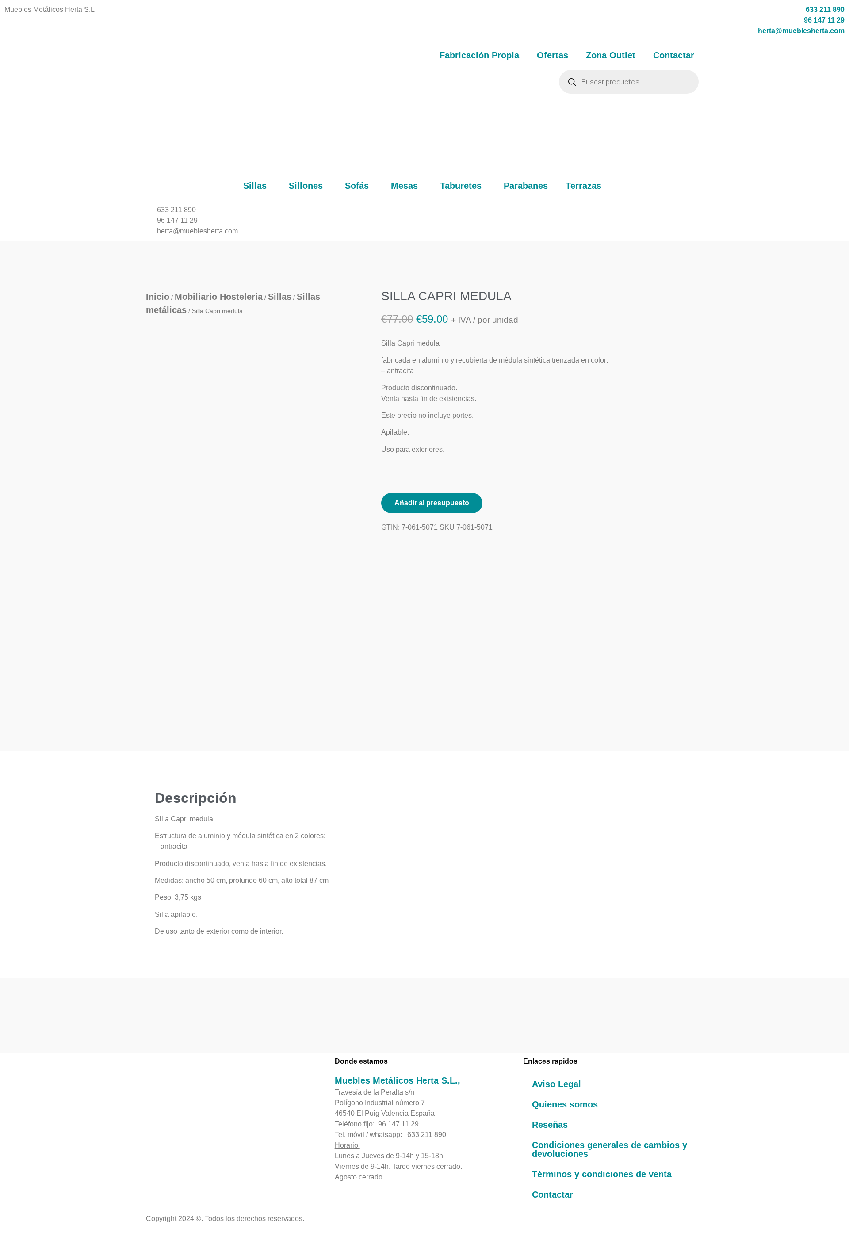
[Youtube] (203, 1151)
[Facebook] (150, 1151)
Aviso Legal (556, 1084)
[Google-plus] (192, 1151)
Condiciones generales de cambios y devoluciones (609, 1149)
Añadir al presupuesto (431, 503)
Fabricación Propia (479, 55)
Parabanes (526, 186)
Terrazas (583, 186)
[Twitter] (182, 1151)
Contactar (673, 55)
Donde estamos (361, 1061)
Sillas (255, 186)
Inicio (157, 296)
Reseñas (550, 1125)
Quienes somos (565, 1104)
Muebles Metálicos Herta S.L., (397, 1080)
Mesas (404, 186)
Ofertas (552, 55)
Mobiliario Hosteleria (219, 296)
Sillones (306, 186)
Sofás (357, 186)
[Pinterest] (161, 1151)
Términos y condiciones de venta (602, 1174)
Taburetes (461, 186)
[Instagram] (171, 1151)
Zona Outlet (610, 55)
